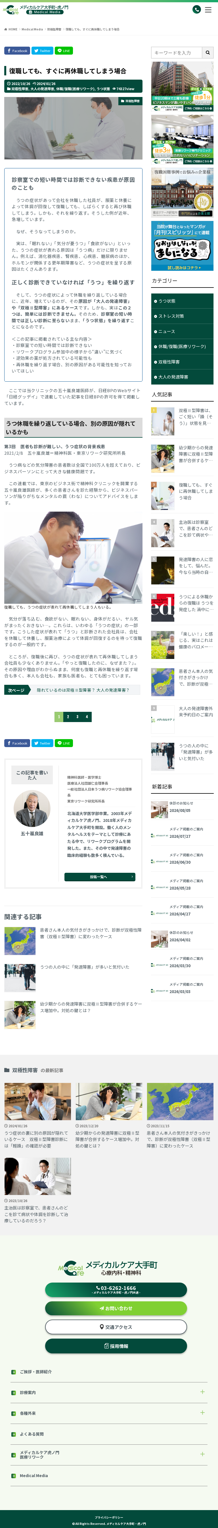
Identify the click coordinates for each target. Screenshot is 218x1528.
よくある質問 (32, 1434)
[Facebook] (17, 51)
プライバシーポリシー (109, 1517)
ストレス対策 (171, 316)
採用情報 (119, 1346)
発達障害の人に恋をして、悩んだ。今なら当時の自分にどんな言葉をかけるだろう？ (196, 566)
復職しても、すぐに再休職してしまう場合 (93, 29)
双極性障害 (54, 29)
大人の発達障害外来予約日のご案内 (196, 711)
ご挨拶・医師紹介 (36, 1371)
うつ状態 (103, 88)
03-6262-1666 (116, 1289)
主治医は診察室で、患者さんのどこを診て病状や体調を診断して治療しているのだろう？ (196, 528)
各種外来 (28, 1413)
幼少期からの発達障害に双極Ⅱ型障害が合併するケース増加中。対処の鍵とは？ (91, 1007)
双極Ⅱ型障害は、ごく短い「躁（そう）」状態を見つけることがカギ (196, 417)
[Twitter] (42, 51)
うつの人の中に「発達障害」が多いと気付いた (84, 967)
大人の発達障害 (42, 88)
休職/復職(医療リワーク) (75, 88)
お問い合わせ (119, 1308)
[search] (208, 53)
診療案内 (28, 1392)
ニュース (166, 331)
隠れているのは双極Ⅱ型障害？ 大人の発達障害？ (83, 690)
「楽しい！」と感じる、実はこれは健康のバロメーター (196, 640)
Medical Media (32, 29)
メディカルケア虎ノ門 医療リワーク (39, 1454)
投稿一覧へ (98, 876)
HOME (13, 29)
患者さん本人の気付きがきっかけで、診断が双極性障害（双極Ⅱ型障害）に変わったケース (91, 933)
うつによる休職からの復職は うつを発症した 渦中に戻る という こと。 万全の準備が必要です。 (196, 603)
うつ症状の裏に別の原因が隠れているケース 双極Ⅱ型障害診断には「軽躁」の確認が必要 (36, 1139)
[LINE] (64, 51)
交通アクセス (118, 1327)
